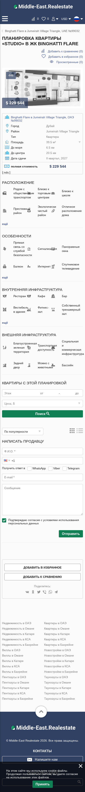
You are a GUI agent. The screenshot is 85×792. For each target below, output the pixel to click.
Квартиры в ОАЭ (55, 623)
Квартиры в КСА (55, 639)
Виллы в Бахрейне (14, 671)
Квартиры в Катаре (57, 634)
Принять (42, 784)
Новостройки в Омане (59, 655)
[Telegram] (56, 592)
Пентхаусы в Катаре (15, 687)
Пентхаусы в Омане (15, 682)
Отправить (71, 534)
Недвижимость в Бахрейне (20, 644)
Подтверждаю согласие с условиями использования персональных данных (43, 521)
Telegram (73, 468)
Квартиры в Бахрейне (58, 644)
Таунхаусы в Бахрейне (59, 698)
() (65, 51)
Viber (56, 468)
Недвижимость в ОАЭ (16, 623)
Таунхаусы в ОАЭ (56, 677)
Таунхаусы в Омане (57, 682)
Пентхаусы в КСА (13, 693)
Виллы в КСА (11, 666)
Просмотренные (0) (69, 62)
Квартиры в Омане (57, 628)
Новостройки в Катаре (59, 661)
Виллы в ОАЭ (11, 650)
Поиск (40, 414)
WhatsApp (39, 468)
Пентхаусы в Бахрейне (17, 698)
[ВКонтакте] (27, 592)
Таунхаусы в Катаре (57, 687)
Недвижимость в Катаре (18, 634)
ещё (5, 224)
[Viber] (44, 592)
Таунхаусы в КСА (55, 693)
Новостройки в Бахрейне (61, 671)
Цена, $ (9, 403)
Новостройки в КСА (57, 666)
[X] (39, 592)
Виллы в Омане (12, 655)
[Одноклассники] (33, 592)
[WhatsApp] (50, 592)
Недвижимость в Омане (18, 628)
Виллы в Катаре (13, 661)
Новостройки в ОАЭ (57, 650)
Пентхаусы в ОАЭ (14, 677)
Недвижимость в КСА (16, 639)
